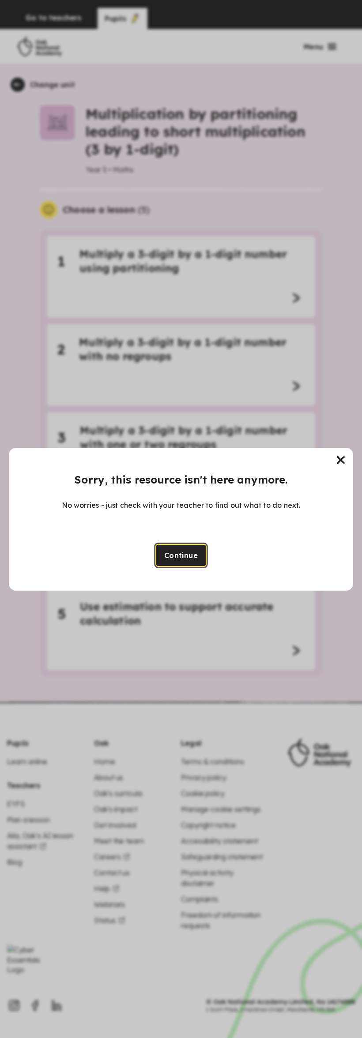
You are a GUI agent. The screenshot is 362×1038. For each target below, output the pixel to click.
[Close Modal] (341, 460)
